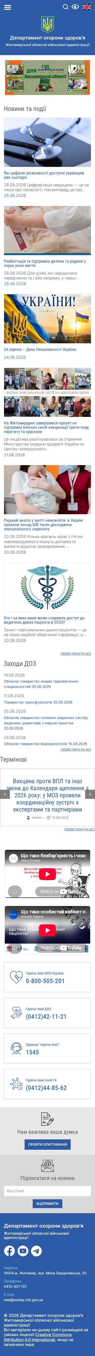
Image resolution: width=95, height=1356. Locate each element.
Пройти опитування (47, 1144)
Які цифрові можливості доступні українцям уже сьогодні (44, 175)
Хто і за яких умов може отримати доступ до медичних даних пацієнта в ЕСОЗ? (44, 620)
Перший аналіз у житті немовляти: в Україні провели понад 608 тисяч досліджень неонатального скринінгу (43, 524)
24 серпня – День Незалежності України (40, 349)
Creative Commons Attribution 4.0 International (38, 1337)
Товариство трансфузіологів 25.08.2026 (38, 702)
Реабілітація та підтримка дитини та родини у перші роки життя (45, 263)
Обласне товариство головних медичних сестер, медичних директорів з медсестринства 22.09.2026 (46, 722)
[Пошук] (65, 7)
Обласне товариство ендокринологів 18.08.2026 (45, 743)
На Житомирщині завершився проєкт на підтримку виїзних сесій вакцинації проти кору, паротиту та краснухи (46, 427)
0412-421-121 (15, 1286)
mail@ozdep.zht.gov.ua (23, 1300)
